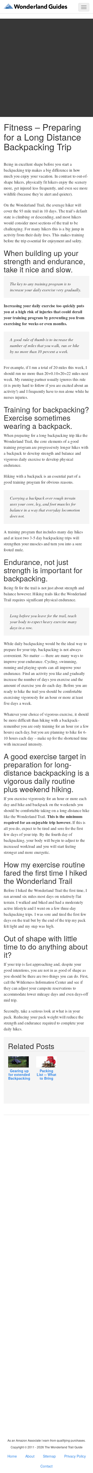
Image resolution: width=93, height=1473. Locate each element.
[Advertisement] (46, 67)
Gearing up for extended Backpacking (19, 1074)
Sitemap (49, 1456)
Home (12, 1456)
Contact (46, 1466)
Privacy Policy (75, 1456)
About (29, 1456)
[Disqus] (46, 1194)
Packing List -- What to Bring (46, 1074)
